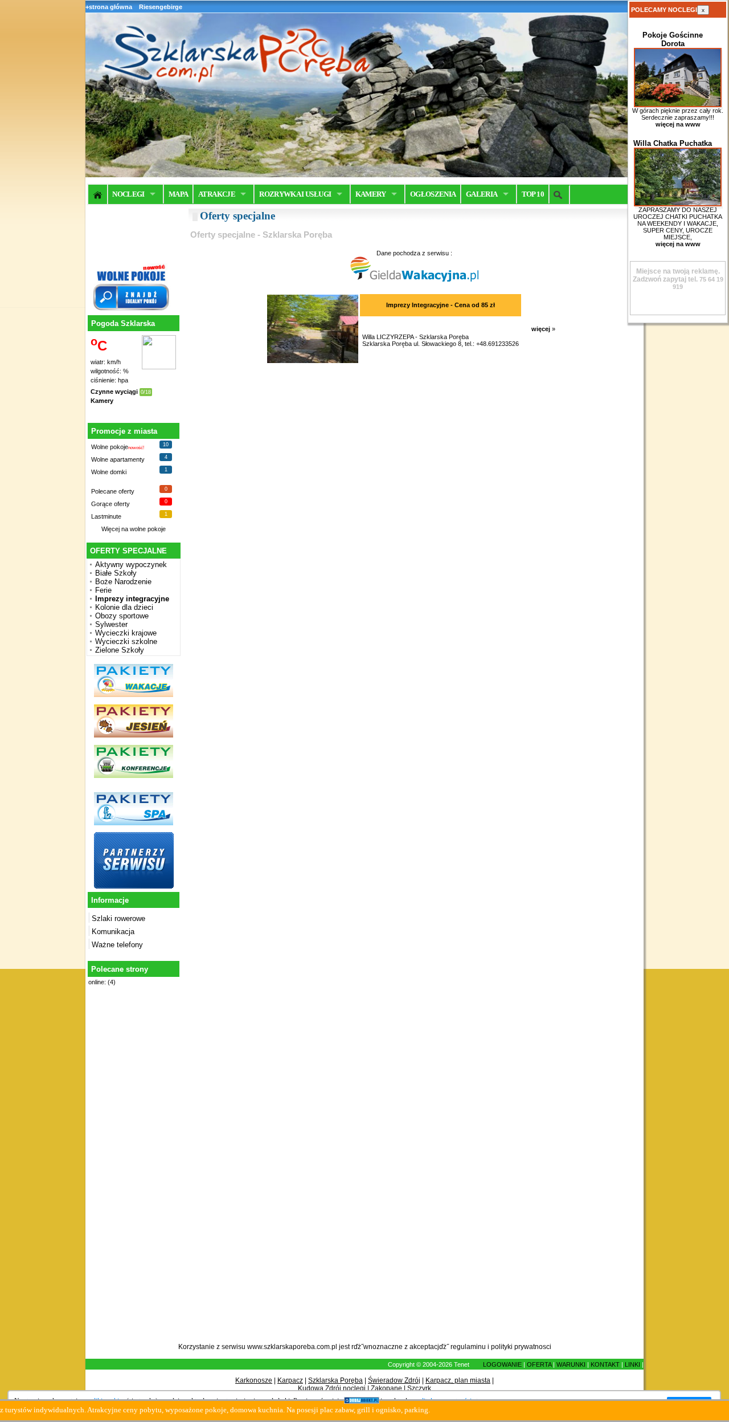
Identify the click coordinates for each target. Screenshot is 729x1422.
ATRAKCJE (216, 194)
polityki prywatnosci (521, 1347)
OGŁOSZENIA (433, 194)
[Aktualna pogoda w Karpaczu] (159, 367)
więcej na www (678, 124)
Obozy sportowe (122, 616)
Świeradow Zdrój (394, 1380)
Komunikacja (113, 931)
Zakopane (386, 1388)
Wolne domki (108, 471)
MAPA (178, 194)
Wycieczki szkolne (126, 641)
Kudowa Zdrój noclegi (332, 1388)
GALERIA (481, 194)
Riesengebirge (160, 6)
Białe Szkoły (116, 573)
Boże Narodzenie (123, 581)
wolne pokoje (148, 528)
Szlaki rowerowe (118, 918)
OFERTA (539, 1364)
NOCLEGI (128, 194)
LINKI (632, 1364)
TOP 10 (533, 194)
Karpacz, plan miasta (457, 1380)
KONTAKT (605, 1364)
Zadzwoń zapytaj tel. (676, 275)
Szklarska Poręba (335, 1380)
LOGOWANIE (502, 1364)
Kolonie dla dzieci (124, 607)
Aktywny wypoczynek (131, 564)
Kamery (102, 400)
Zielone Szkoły (119, 650)
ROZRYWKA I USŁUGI (295, 194)
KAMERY (370, 194)
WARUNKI (570, 1364)
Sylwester (111, 624)
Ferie (103, 590)
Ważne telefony (117, 944)
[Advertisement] (132, 1171)
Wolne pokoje (109, 446)
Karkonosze (253, 1380)
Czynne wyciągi (114, 391)
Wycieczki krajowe (126, 633)
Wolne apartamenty (118, 459)
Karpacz (290, 1380)
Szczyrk (419, 1388)
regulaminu (468, 1347)
